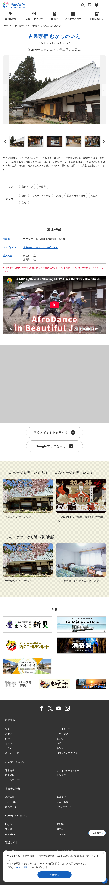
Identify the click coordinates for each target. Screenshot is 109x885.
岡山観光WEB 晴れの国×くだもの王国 (14, 5)
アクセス (9, 748)
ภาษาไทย (10, 834)
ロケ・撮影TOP (20, 25)
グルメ (8, 738)
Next (104, 90)
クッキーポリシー (23, 867)
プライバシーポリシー (68, 770)
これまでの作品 (73, 18)
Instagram (67, 708)
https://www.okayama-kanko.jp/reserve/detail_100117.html (28, 499)
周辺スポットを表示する (51, 432)
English (9, 824)
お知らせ (61, 748)
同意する (54, 874)
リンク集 (61, 775)
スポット (9, 733)
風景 (58, 195)
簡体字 (60, 824)
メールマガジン (13, 780)
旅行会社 (9, 797)
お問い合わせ (97, 18)
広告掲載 (9, 775)
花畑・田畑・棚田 (76, 195)
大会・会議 (62, 802)
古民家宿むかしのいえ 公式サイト (40, 247)
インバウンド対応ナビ (68, 807)
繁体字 (8, 829)
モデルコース (63, 728)
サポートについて (34, 18)
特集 (7, 728)
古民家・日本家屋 (41, 195)
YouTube (58, 708)
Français (61, 834)
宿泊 (59, 743)
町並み (94, 195)
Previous (4, 90)
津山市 (42, 186)
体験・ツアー (63, 733)
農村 (24, 202)
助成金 (54, 18)
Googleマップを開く (51, 446)
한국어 (60, 829)
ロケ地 (34, 25)
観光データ (10, 807)
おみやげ (61, 738)
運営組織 (9, 770)
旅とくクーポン (13, 753)
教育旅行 (61, 797)
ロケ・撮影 (10, 802)
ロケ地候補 (10, 18)
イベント (9, 743)
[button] (102, 833)
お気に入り (96, 5)
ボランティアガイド (67, 753)
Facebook (41, 708)
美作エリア (27, 186)
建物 (24, 195)
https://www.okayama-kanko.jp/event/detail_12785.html (81, 501)
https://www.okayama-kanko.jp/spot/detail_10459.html (81, 563)
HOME (6, 25)
